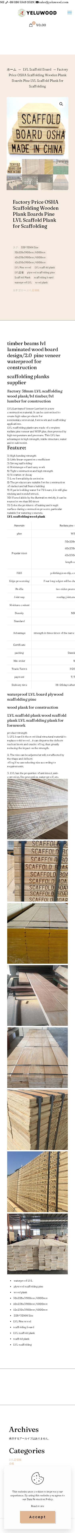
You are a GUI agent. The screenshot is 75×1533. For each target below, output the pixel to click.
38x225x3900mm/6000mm (30, 252)
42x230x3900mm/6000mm (30, 262)
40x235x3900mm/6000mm (30, 257)
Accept (37, 1516)
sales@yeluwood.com (53, 2)
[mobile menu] (69, 12)
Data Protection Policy (40, 1499)
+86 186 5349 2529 (21, 2)
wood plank (41, 282)
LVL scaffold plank (45, 267)
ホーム (11, 69)
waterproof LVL (23, 282)
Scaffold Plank (22, 277)
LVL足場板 (33, 290)
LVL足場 (19, 272)
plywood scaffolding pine (41, 272)
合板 (11, 1463)
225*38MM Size (29, 247)
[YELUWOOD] (37, 12)
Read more (37, 1506)
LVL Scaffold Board (37, 69)
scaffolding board (43, 277)
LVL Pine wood (23, 267)
